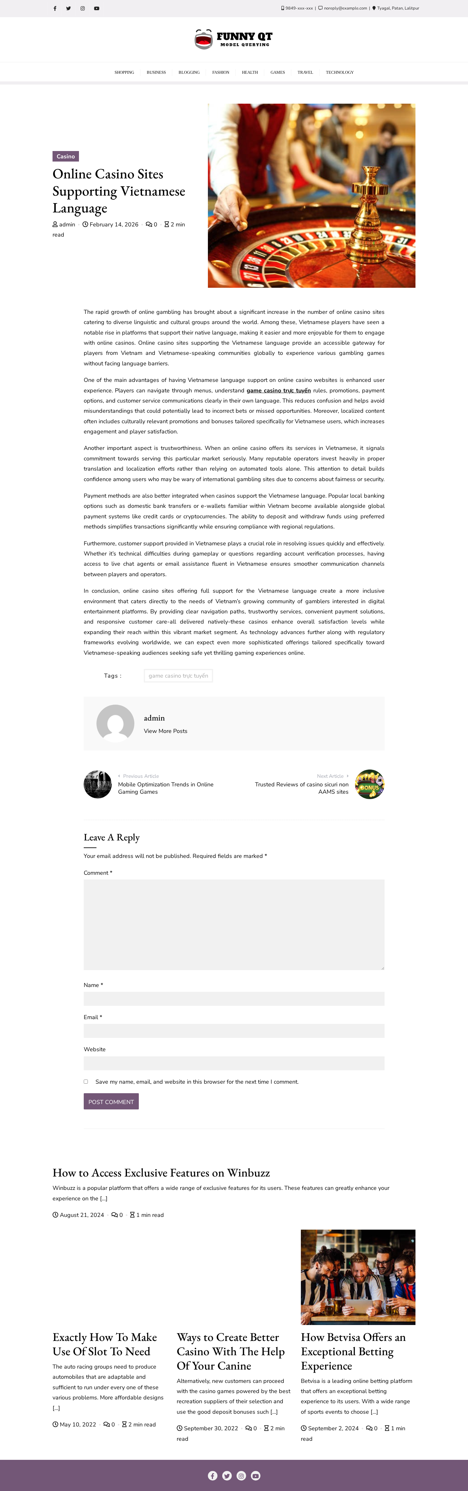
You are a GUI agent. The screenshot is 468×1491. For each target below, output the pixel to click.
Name (93, 985)
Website (95, 1049)
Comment (98, 873)
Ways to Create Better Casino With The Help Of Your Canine (231, 1351)
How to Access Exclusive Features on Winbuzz (161, 1172)
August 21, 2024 (82, 1215)
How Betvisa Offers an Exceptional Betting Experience (353, 1351)
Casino (66, 156)
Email (93, 1017)
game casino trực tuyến (279, 390)
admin (67, 224)
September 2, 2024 (333, 1428)
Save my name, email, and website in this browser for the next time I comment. (197, 1082)
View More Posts (166, 731)
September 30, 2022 (211, 1428)
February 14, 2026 (114, 224)
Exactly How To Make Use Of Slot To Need (105, 1344)
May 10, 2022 (78, 1424)
